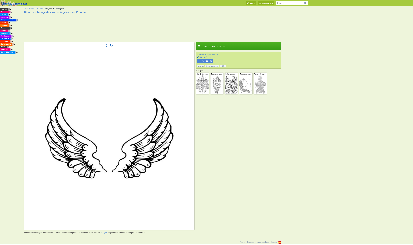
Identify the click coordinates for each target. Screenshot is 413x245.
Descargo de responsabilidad (258, 242)
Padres (242, 242)
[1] (107, 45)
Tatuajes (40, 9)
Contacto (273, 242)
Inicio (26, 9)
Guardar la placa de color (209, 54)
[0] (111, 45)
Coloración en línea (207, 57)
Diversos (32, 9)
